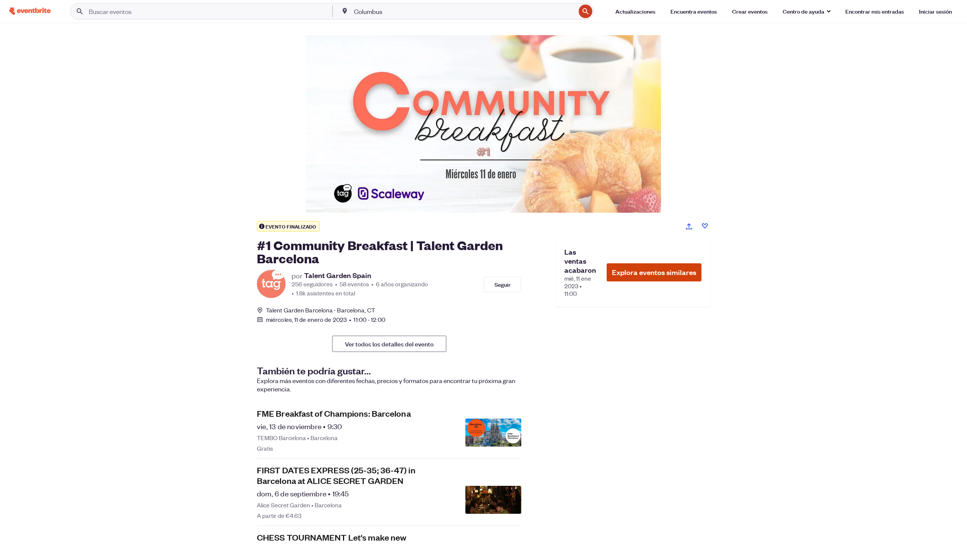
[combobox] (464, 11)
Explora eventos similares (654, 272)
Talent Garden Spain (337, 275)
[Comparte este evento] (689, 226)
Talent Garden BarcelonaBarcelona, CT (320, 310)
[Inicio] (30, 11)
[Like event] (705, 226)
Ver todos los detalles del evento (389, 344)
